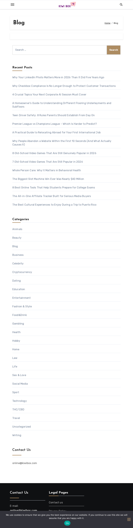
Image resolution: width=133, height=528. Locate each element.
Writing (16, 435)
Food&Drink (19, 315)
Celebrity (18, 263)
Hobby (16, 340)
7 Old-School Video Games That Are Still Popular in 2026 (47, 161)
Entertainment (21, 297)
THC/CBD (18, 409)
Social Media (20, 383)
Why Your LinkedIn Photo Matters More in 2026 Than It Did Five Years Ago (58, 77)
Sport (15, 392)
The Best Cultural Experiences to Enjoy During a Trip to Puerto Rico (54, 204)
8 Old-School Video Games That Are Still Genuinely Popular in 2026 (54, 153)
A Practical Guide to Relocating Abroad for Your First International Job (56, 132)
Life (14, 366)
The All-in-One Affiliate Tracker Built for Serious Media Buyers (51, 196)
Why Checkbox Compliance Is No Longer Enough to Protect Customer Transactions (64, 85)
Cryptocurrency (22, 272)
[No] (129, 519)
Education (18, 289)
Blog (15, 246)
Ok (67, 523)
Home (15, 349)
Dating (16, 280)
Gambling (18, 323)
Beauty (16, 237)
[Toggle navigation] (12, 4)
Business (18, 254)
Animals (17, 229)
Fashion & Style (22, 306)
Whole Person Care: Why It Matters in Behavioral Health (46, 170)
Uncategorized (21, 426)
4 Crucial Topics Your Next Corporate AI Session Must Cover (49, 94)
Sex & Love (19, 375)
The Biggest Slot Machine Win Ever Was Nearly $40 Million (48, 178)
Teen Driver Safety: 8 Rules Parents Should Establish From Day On (53, 115)
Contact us (56, 502)
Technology (19, 400)
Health (16, 332)
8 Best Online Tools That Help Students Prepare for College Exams (53, 187)
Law (15, 358)
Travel (16, 418)
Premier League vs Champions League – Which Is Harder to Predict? (54, 123)
